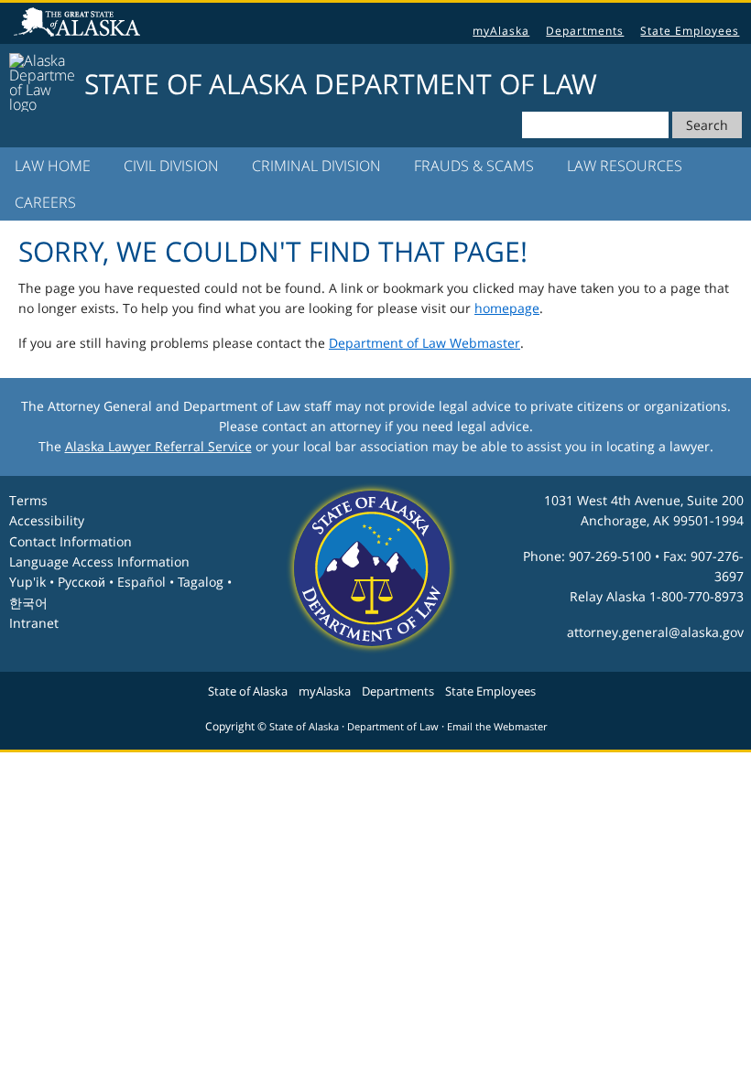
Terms (28, 500)
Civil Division (171, 166)
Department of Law (393, 726)
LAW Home (53, 166)
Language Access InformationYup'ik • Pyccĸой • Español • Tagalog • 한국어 (120, 582)
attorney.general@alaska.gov (655, 632)
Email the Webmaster (497, 726)
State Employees (689, 30)
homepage (506, 308)
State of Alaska (80, 23)
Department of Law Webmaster (424, 342)
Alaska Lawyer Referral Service (158, 446)
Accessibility (46, 520)
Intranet (34, 623)
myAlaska (501, 30)
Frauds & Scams (474, 166)
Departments (585, 30)
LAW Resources (624, 166)
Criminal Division (316, 166)
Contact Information (70, 541)
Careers (45, 202)
